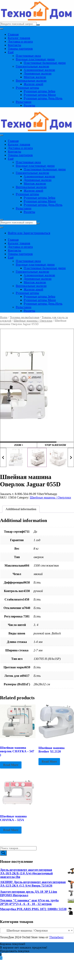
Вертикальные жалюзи (31, 80)
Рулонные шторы (27, 87)
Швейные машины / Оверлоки (33, 320)
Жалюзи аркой (33, 84)
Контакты (14, 45)
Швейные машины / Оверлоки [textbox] (36, 930)
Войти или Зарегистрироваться (29, 233)
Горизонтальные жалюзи (32, 66)
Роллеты (29, 105)
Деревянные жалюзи (38, 73)
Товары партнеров (20, 48)
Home (3, 317)
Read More (10, 765)
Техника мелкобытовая (24, 317)
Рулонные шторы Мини (40, 94)
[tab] (21, 509)
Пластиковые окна (28, 55)
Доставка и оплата (20, 41)
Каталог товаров (19, 38)
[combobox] (37, 930)
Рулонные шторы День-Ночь (43, 98)
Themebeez (56, 937)
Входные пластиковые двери (35, 59)
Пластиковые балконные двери (45, 62)
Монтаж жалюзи (35, 77)
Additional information (21, 509)
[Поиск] (3, 853)
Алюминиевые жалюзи (39, 70)
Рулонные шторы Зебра (39, 91)
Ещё (11, 52)
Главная (13, 34)
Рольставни (23, 102)
